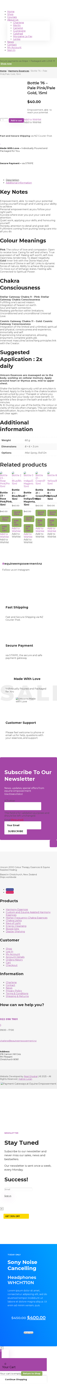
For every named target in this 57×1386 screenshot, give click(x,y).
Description (12, 180)
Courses (12, 17)
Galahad (18, 33)
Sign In (11, 50)
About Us (12, 19)
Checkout (12, 965)
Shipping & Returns (17, 996)
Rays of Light (13, 923)
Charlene (18, 22)
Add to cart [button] (4, 528)
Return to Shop (31, 1373)
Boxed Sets (12, 928)
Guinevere (19, 31)
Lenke (16, 39)
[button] (32, 119)
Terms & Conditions (17, 993)
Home (10, 11)
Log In (9, 951)
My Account (14, 47)
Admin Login (25, 1079)
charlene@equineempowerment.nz (18, 1041)
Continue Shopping (16, 1379)
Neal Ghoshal (30, 1076)
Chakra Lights (14, 920)
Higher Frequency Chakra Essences (26, 917)
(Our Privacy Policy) (13, 794)
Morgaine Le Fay (22, 36)
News (10, 42)
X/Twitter (9, 800)
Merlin (17, 25)
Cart (8, 962)
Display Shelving (15, 931)
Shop (10, 14)
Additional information (19, 182)
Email (14, 820)
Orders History (14, 959)
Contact (12, 44)
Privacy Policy (14, 990)
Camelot (18, 28)
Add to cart (16, 120)
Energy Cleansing (16, 926)
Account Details (15, 957)
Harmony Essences (18, 71)
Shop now (6, 63)
